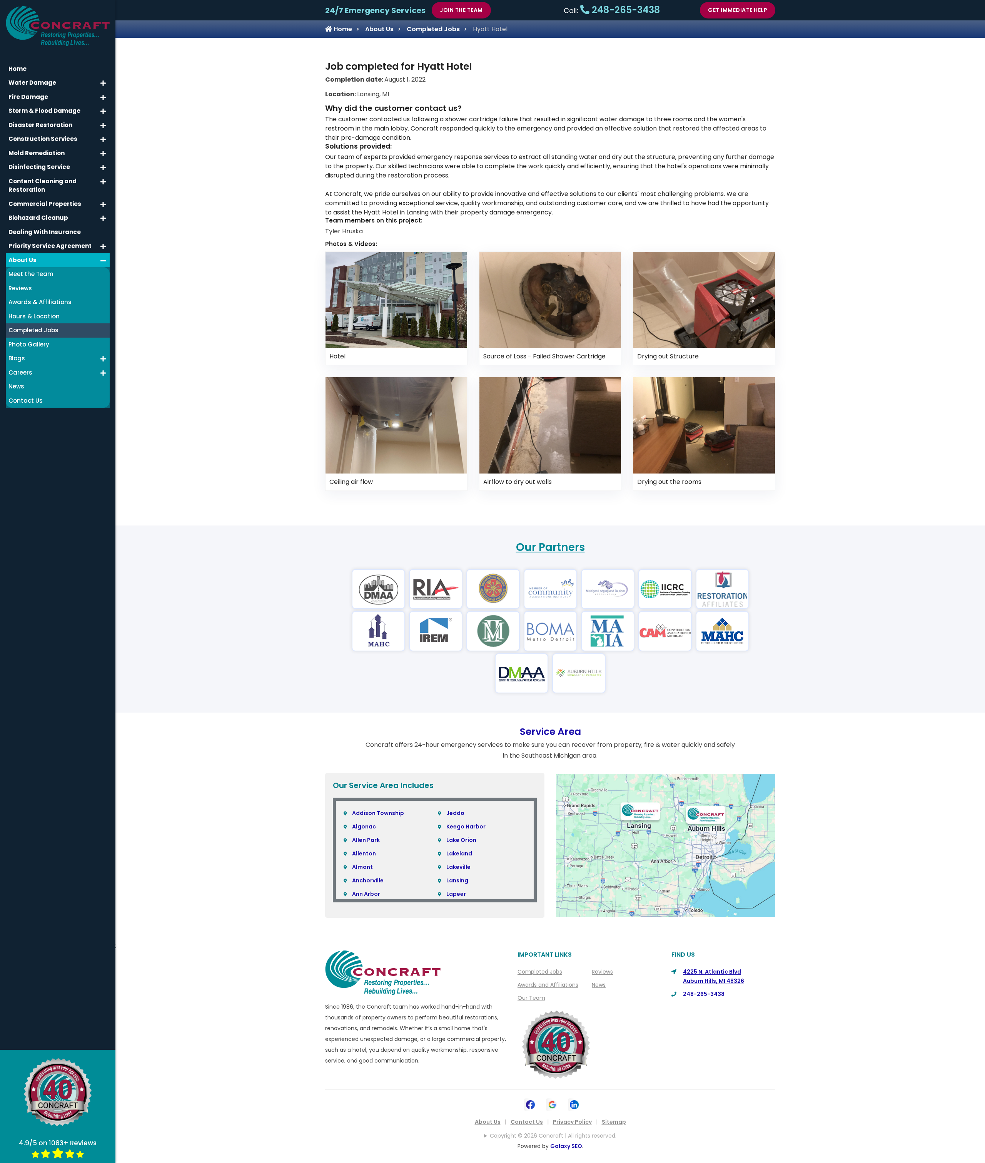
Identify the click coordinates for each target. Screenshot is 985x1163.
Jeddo (455, 813)
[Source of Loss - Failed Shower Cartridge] (550, 299)
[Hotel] (396, 299)
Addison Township (378, 813)
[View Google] (552, 1104)
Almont (362, 867)
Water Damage (32, 83)
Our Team (531, 998)
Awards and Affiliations (548, 985)
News (599, 985)
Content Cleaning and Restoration (42, 185)
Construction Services (42, 139)
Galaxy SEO (566, 1146)
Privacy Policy (572, 1122)
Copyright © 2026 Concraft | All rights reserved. (553, 1136)
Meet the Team (30, 274)
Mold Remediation (36, 153)
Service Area (550, 731)
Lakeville (458, 867)
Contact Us (527, 1122)
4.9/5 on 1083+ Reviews (58, 1143)
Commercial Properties (44, 204)
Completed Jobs (433, 29)
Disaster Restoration (40, 125)
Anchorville (368, 880)
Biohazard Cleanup (38, 218)
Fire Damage (28, 97)
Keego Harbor (466, 826)
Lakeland (459, 853)
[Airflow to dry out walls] (550, 424)
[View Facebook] (530, 1104)
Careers (20, 372)
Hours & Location (34, 316)
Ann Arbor (366, 894)
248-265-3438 (624, 9)
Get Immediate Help (737, 10)
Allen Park (366, 840)
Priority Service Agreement (50, 246)
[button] (103, 83)
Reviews (602, 972)
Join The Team (461, 10)
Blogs (16, 358)
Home (342, 29)
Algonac (364, 826)
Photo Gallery (28, 344)
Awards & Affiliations (40, 302)
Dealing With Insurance (44, 232)
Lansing (457, 880)
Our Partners (550, 547)
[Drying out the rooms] (704, 424)
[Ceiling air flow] (396, 424)
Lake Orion (461, 840)
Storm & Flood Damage (44, 111)
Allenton (364, 853)
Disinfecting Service (39, 167)
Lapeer (456, 894)
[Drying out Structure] (704, 299)
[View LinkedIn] (574, 1104)
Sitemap (614, 1122)
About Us (379, 29)
